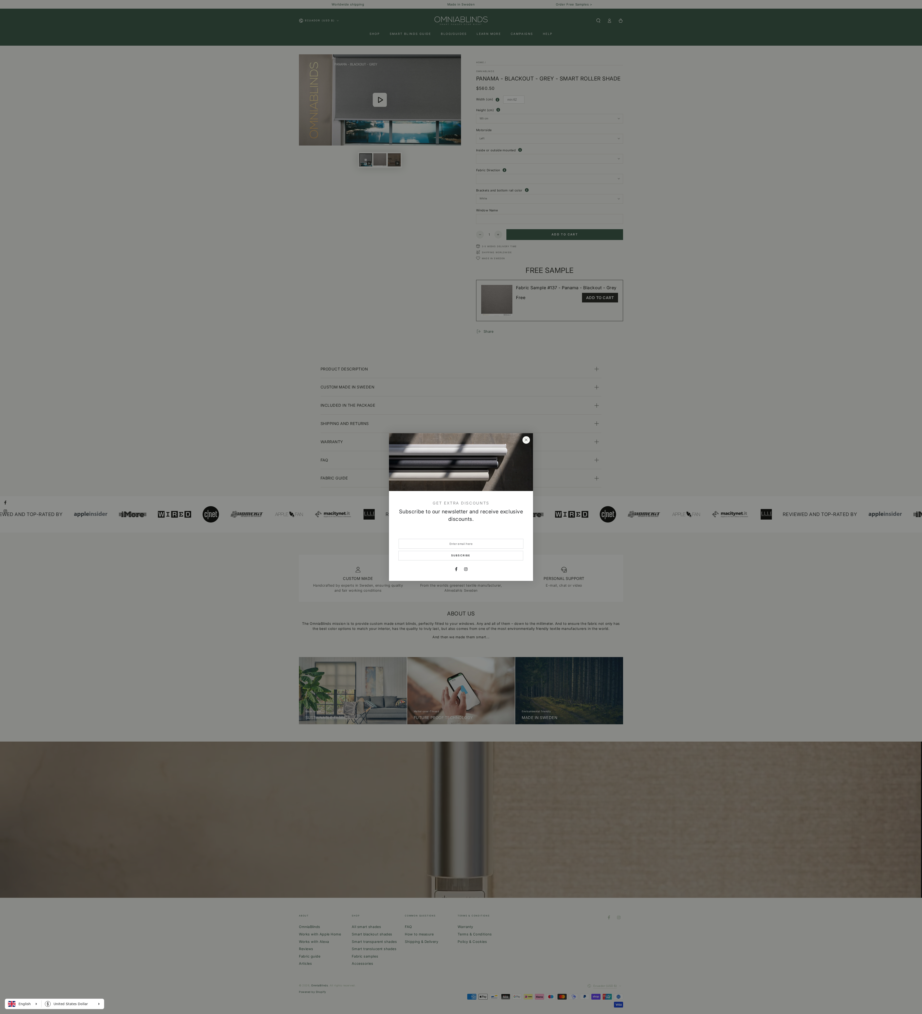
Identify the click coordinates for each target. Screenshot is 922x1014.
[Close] (526, 440)
